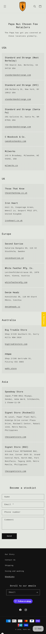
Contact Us (10, 560)
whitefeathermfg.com (16, 282)
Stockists (9, 577)
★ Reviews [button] (44, 319)
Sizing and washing (14, 571)
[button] (5, 6)
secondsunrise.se (14, 258)
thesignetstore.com (15, 437)
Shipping (9, 565)
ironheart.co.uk (14, 221)
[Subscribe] (37, 592)
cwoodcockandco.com (15, 141)
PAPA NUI (27, 629)
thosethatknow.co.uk (16, 193)
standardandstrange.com (18, 75)
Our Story (9, 554)
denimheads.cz (12, 307)
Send (9, 536)
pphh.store (11, 369)
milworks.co (11, 166)
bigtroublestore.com (16, 344)
